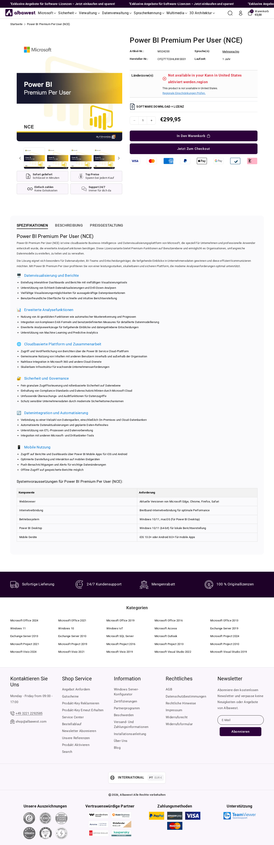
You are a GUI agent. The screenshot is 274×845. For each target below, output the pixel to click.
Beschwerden (124, 715)
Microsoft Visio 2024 (23, 651)
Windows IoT (114, 628)
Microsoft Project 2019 (72, 644)
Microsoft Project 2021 (24, 644)
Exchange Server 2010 (72, 636)
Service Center (73, 717)
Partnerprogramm (127, 708)
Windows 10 (66, 628)
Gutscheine (70, 696)
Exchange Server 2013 (24, 636)
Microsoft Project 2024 (224, 636)
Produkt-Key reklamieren (80, 703)
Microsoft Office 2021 (72, 620)
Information (127, 679)
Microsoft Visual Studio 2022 (173, 651)
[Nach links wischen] (20, 158)
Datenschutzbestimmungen (186, 696)
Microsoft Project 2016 (121, 644)
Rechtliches (179, 679)
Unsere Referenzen (76, 738)
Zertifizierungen (125, 701)
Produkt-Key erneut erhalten (83, 710)
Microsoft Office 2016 (169, 620)
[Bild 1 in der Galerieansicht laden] (34, 158)
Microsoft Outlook (166, 636)
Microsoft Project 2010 (224, 644)
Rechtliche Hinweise (181, 703)
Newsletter (229, 679)
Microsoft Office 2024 (24, 620)
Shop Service (77, 679)
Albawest (126, 794)
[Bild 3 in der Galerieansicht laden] (80, 158)
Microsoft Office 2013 (224, 620)
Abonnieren (240, 732)
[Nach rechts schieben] (118, 158)
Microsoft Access (166, 628)
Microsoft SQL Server (120, 636)
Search (67, 752)
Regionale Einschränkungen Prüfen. (184, 93)
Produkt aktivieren (75, 745)
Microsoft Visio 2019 (119, 651)
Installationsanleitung (130, 734)
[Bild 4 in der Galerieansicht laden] (104, 158)
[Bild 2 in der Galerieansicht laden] (57, 158)
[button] (47, 13)
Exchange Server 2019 (224, 628)
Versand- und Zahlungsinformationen (131, 724)
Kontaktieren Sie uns (29, 682)
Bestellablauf (72, 724)
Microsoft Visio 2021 (71, 651)
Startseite (16, 24)
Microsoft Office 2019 (120, 620)
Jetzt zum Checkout (193, 149)
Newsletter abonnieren (79, 731)
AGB (169, 689)
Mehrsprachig (230, 51)
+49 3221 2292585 (29, 713)
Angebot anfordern (76, 689)
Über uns (120, 741)
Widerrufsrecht (177, 717)
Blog (117, 748)
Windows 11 (18, 628)
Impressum (174, 710)
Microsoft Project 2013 (169, 644)
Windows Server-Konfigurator (126, 691)
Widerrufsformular (179, 724)
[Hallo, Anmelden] (240, 13)
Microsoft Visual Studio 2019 (228, 651)
